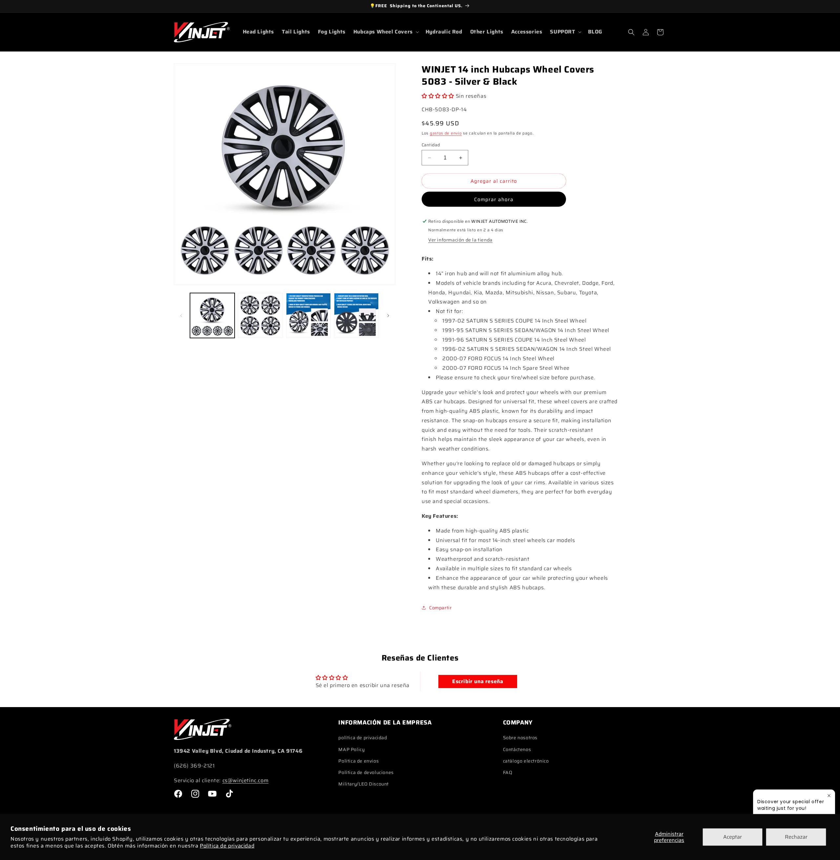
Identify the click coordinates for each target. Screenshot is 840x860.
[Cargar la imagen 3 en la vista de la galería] (308, 315)
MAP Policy (351, 749)
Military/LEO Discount (363, 783)
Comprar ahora (494, 199)
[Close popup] (829, 795)
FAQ (508, 772)
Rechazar (796, 837)
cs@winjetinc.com (245, 780)
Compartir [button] (440, 607)
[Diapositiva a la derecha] (388, 315)
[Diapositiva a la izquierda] (181, 315)
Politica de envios (358, 761)
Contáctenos (517, 749)
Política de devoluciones (365, 772)
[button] (385, 32)
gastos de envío (446, 133)
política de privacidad (362, 737)
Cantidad (431, 145)
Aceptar (732, 837)
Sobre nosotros (520, 737)
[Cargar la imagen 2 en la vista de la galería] (260, 315)
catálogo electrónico (526, 761)
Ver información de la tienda (460, 239)
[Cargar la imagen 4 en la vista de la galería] (356, 315)
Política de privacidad (227, 846)
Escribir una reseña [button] (477, 681)
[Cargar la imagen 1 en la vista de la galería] (212, 315)
